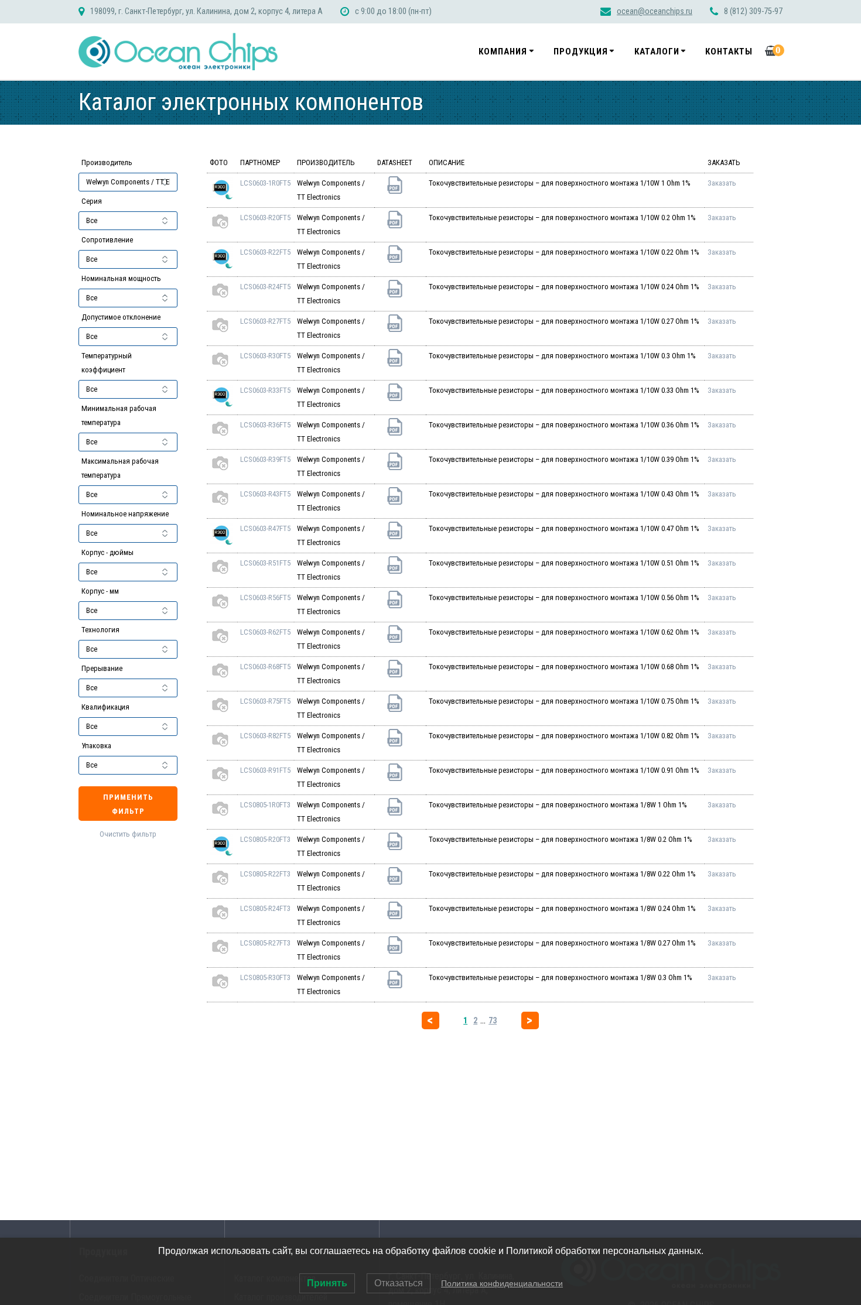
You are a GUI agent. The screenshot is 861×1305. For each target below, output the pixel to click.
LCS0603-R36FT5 (265, 424)
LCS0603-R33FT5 (265, 390)
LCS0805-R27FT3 (265, 942)
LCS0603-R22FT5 (265, 252)
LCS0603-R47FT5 (265, 528)
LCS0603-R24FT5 (265, 286)
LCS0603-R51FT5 (265, 563)
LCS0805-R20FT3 (265, 839)
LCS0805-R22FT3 (265, 873)
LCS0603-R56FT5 (265, 597)
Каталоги (656, 51)
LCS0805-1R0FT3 (265, 804)
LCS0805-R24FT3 (265, 908)
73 (492, 1020)
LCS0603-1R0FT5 (265, 183)
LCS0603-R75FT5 (265, 701)
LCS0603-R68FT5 (265, 666)
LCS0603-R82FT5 (265, 735)
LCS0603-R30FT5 (265, 355)
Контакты (729, 51)
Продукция (581, 51)
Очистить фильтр (128, 834)
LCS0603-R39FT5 (265, 459)
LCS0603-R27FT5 (265, 321)
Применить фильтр (128, 804)
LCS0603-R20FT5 (265, 217)
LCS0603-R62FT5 (265, 632)
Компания (503, 51)
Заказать (722, 183)
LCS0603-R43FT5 (265, 493)
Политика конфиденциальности (502, 1283)
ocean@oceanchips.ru (654, 11)
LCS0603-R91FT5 (265, 770)
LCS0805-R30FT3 (265, 977)
